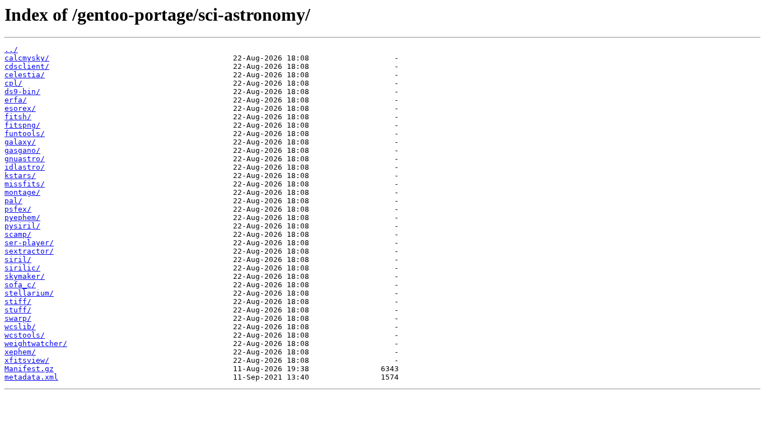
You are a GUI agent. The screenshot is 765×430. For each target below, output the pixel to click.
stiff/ (17, 301)
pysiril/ (22, 226)
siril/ (17, 259)
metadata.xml (31, 377)
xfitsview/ (26, 360)
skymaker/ (24, 276)
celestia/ (24, 75)
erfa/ (15, 100)
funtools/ (24, 133)
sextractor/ (29, 251)
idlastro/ (24, 167)
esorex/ (20, 108)
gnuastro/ (24, 159)
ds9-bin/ (22, 91)
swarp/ (17, 318)
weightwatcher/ (35, 343)
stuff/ (17, 310)
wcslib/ (20, 326)
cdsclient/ (26, 66)
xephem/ (20, 352)
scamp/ (17, 234)
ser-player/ (29, 243)
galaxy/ (20, 142)
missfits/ (24, 184)
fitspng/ (22, 125)
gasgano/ (22, 150)
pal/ (13, 201)
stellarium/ (29, 293)
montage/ (22, 192)
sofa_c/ (20, 285)
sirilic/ (22, 268)
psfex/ (17, 209)
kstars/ (20, 175)
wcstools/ (24, 335)
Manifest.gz (29, 368)
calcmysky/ (26, 58)
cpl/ (13, 83)
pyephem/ (22, 217)
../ (11, 49)
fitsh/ (17, 117)
